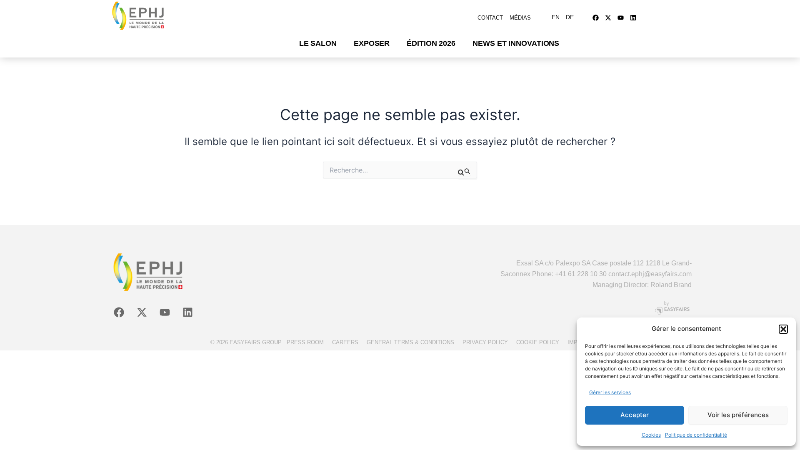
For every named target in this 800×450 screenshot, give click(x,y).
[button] (783, 329)
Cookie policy (537, 342)
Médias (520, 18)
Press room (305, 342)
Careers (345, 342)
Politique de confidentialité (696, 435)
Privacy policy (485, 342)
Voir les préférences (738, 415)
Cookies (651, 435)
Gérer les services (610, 392)
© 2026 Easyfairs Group (246, 342)
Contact (490, 18)
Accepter (634, 415)
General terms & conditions (410, 342)
